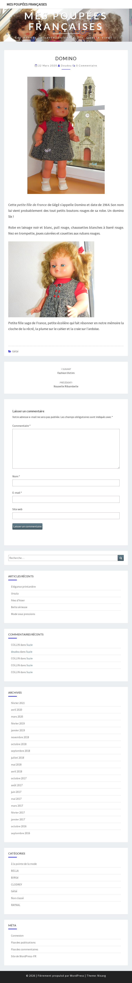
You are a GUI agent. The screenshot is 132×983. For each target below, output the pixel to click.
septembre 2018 (20, 750)
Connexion (17, 935)
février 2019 (18, 723)
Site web (17, 509)
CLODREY (16, 884)
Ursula (15, 593)
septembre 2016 (20, 833)
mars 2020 (17, 716)
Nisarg (101, 975)
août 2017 (17, 785)
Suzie (29, 644)
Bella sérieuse (19, 607)
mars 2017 (17, 805)
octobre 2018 (18, 744)
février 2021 (18, 703)
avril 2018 (16, 771)
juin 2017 (16, 792)
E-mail (17, 492)
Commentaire (21, 425)
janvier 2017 (18, 819)
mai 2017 (16, 798)
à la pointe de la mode (24, 863)
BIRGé (14, 877)
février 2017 (18, 812)
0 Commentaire (86, 65)
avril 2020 (16, 709)
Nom (16, 476)
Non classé (17, 898)
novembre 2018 (20, 737)
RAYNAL (15, 905)
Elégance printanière (23, 586)
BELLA (15, 870)
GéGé (15, 351)
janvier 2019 (18, 730)
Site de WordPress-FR (23, 956)
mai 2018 (16, 764)
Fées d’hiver (18, 600)
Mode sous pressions (23, 614)
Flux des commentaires (24, 949)
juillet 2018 (17, 757)
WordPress (77, 975)
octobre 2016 (18, 826)
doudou (66, 65)
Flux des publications (23, 942)
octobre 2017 (18, 778)
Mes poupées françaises (27, 4)
